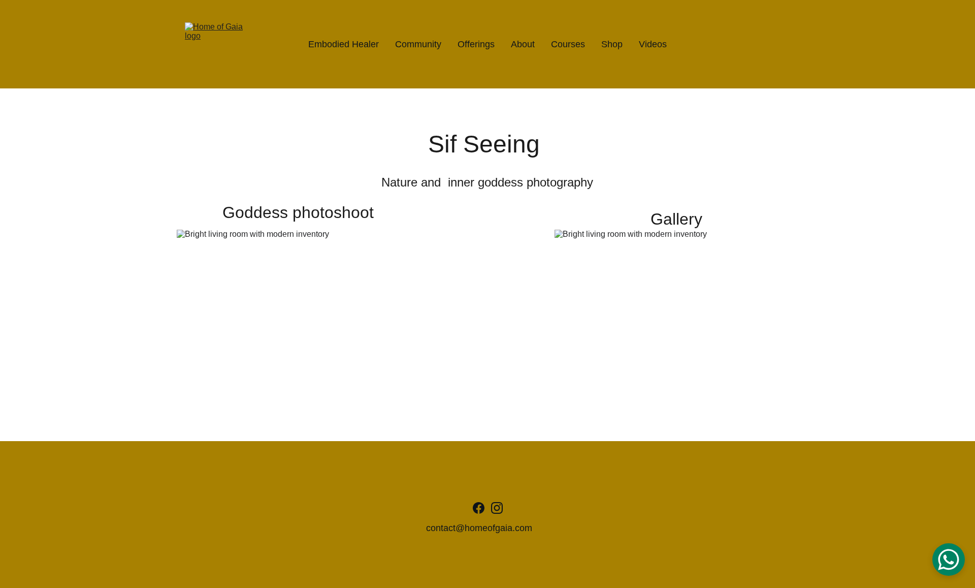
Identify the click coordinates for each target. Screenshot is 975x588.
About (523, 44)
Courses (568, 44)
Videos (653, 44)
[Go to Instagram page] (497, 508)
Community (418, 44)
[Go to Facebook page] (478, 508)
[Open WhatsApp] (948, 559)
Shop (612, 44)
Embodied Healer (343, 44)
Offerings (476, 44)
